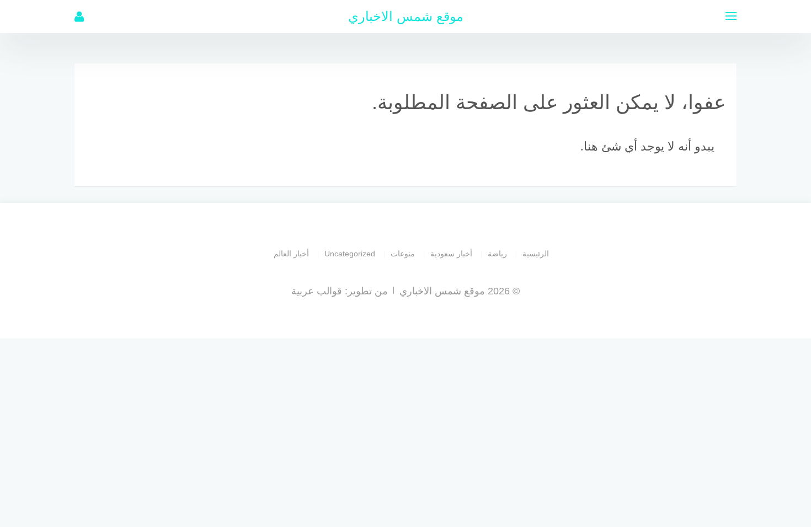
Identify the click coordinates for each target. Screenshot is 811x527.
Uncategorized (349, 253)
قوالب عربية (316, 291)
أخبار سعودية (451, 253)
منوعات (403, 253)
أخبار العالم (291, 253)
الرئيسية (535, 253)
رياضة (497, 253)
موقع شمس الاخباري (405, 16)
